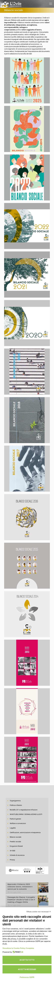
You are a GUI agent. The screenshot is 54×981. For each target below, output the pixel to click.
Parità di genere (15, 819)
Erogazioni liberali (16, 846)
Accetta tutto (27, 960)
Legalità (13, 828)
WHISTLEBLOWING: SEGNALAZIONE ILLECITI (26, 814)
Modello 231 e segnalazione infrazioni (23, 810)
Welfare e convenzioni (18, 823)
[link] (27, 80)
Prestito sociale (15, 842)
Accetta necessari (27, 969)
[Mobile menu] (50, 4)
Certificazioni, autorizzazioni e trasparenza (25, 832)
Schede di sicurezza (17, 855)
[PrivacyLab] (17, 952)
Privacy (12, 860)
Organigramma (15, 801)
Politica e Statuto (16, 805)
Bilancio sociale (15, 837)
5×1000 (12, 851)
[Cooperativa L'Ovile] (11, 4)
